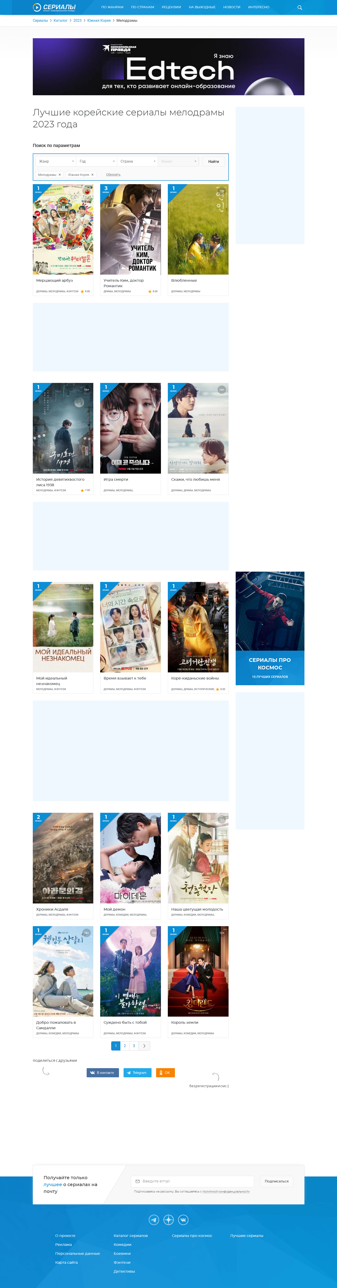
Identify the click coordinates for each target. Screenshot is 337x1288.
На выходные (202, 7)
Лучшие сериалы (246, 1236)
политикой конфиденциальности (226, 1191)
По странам (142, 7)
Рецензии (171, 7)
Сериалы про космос (192, 1236)
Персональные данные (77, 1253)
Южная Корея (99, 20)
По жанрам (112, 7)
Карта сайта (66, 1262)
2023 (77, 20)
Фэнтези (122, 1262)
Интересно (258, 7)
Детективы (124, 1271)
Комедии (122, 1245)
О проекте (65, 1236)
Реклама (63, 1245)
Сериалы (40, 20)
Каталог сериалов (131, 1236)
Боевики (122, 1253)
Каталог (61, 20)
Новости (231, 7)
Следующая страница (144, 1046)
